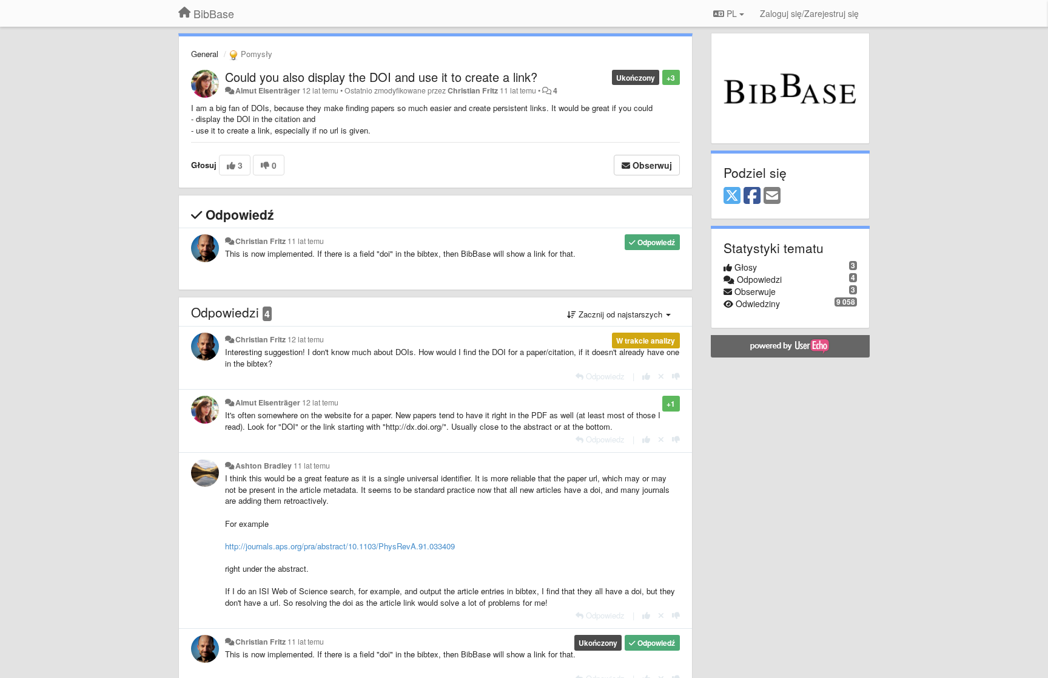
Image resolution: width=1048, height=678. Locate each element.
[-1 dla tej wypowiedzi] (676, 376)
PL (731, 13)
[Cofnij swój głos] (661, 376)
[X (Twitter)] (732, 196)
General (204, 53)
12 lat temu (305, 339)
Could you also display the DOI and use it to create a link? (381, 77)
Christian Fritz (473, 90)
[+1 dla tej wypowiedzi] (646, 376)
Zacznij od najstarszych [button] (620, 314)
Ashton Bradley (263, 465)
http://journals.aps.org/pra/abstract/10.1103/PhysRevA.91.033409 (340, 546)
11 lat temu (305, 241)
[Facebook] (752, 196)
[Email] (772, 196)
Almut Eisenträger (267, 90)
